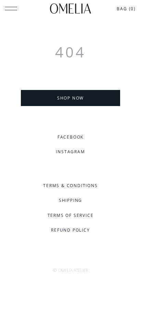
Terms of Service (71, 215)
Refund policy (70, 230)
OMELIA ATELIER (73, 270)
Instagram (70, 151)
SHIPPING (70, 200)
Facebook (70, 137)
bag (126, 8)
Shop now (70, 98)
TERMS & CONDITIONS (70, 185)
